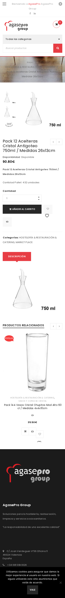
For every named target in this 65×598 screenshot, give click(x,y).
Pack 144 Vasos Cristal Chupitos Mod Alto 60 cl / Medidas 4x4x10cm (32, 406)
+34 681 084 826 (17, 565)
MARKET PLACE (24, 242)
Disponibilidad (11, 157)
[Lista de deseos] (47, 209)
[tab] (17, 256)
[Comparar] (32, 431)
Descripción (17, 256)
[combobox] (32, 39)
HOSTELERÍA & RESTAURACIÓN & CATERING (30, 67)
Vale (32, 589)
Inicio (30, 62)
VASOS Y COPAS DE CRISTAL (32, 401)
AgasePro (34, 4)
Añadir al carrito (23, 209)
